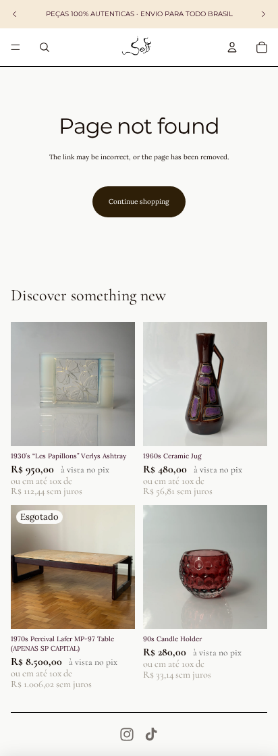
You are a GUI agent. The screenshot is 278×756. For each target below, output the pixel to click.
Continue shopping (139, 201)
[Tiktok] (151, 734)
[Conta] (232, 47)
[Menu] (15, 47)
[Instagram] (127, 734)
